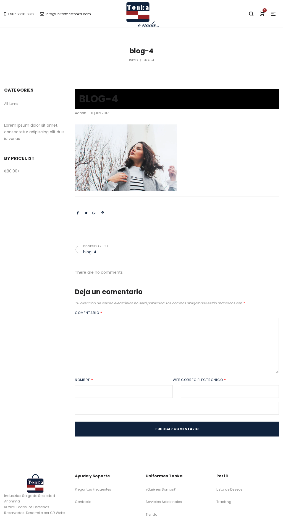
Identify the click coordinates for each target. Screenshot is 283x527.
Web (177, 379)
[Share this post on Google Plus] (94, 213)
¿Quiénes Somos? (161, 489)
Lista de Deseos (229, 489)
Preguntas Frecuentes (93, 489)
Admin (80, 113)
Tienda (152, 514)
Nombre (84, 379)
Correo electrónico (203, 379)
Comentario (88, 312)
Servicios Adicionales (164, 501)
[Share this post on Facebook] (77, 213)
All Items (11, 103)
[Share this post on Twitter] (86, 213)
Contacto (83, 501)
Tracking (223, 501)
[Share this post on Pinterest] (102, 213)
